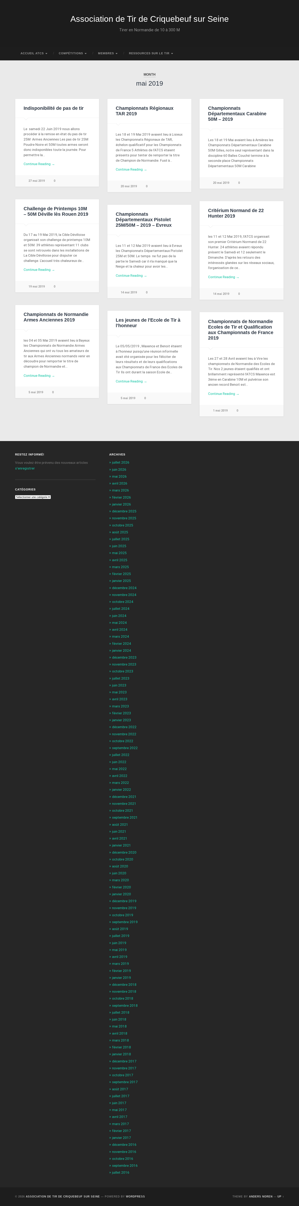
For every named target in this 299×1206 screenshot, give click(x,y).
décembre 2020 (124, 852)
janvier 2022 (121, 790)
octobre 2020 (122, 859)
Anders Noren (261, 1196)
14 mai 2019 (221, 294)
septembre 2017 (125, 1082)
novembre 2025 (124, 518)
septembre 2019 (125, 922)
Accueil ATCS (32, 53)
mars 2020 (120, 880)
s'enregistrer (25, 468)
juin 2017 (119, 1103)
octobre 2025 (122, 525)
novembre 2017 (124, 1068)
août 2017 (120, 1089)
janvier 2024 (121, 650)
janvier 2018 (121, 1054)
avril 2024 (119, 630)
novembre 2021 (124, 804)
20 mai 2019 (129, 186)
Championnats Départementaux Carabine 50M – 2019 (237, 114)
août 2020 (120, 866)
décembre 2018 (124, 985)
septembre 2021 (125, 817)
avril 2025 (119, 560)
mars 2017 (120, 1124)
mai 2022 (119, 769)
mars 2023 (120, 706)
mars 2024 (120, 636)
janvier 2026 (121, 504)
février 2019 (121, 971)
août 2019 (120, 929)
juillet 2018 (120, 1012)
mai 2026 (119, 476)
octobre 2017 (122, 1075)
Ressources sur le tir (149, 53)
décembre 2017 (124, 1061)
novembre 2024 (124, 595)
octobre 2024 (122, 602)
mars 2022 (120, 783)
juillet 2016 (120, 1172)
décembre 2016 (124, 1145)
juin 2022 (119, 762)
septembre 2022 (125, 748)
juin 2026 (119, 469)
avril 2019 (119, 957)
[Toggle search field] (277, 53)
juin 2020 (119, 873)
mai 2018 (119, 1026)
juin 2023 (119, 685)
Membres (106, 53)
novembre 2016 (124, 1152)
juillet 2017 (120, 1096)
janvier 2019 (121, 978)
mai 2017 (119, 1110)
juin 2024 (119, 616)
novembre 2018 (124, 991)
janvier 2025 (121, 581)
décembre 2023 (124, 657)
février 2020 (121, 887)
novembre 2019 (124, 908)
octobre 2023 (122, 671)
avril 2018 (119, 1033)
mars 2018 (120, 1040)
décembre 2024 (124, 588)
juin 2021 (119, 831)
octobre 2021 (122, 810)
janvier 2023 (121, 720)
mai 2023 (119, 692)
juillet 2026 (120, 462)
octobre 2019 (122, 915)
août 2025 (120, 532)
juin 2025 (119, 546)
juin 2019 (119, 943)
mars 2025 (120, 567)
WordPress (135, 1196)
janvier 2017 (121, 1138)
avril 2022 (119, 776)
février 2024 (121, 644)
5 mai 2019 (35, 392)
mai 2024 (119, 623)
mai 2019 (119, 950)
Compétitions (71, 53)
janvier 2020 (121, 894)
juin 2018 (119, 1019)
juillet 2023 (120, 678)
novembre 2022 (124, 734)
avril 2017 (119, 1117)
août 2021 (120, 825)
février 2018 (121, 1047)
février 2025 (121, 574)
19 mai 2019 (36, 286)
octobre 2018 (122, 998)
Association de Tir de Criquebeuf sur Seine (149, 19)
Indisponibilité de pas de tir (54, 108)
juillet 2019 (120, 936)
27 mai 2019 (36, 181)
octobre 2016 (122, 1159)
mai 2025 (119, 553)
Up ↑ (280, 1196)
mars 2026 (120, 490)
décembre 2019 (124, 901)
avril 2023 (119, 699)
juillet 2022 (120, 755)
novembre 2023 (124, 664)
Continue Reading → (39, 164)
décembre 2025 (124, 511)
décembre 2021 (124, 797)
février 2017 (121, 1131)
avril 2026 (119, 483)
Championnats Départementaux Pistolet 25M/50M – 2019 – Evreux (144, 220)
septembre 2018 (125, 1005)
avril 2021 (119, 838)
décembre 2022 (124, 727)
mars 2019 (120, 964)
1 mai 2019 (220, 410)
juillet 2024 (120, 609)
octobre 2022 (122, 741)
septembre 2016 (125, 1166)
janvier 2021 (121, 845)
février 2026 (121, 497)
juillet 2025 (120, 539)
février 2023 (121, 713)
